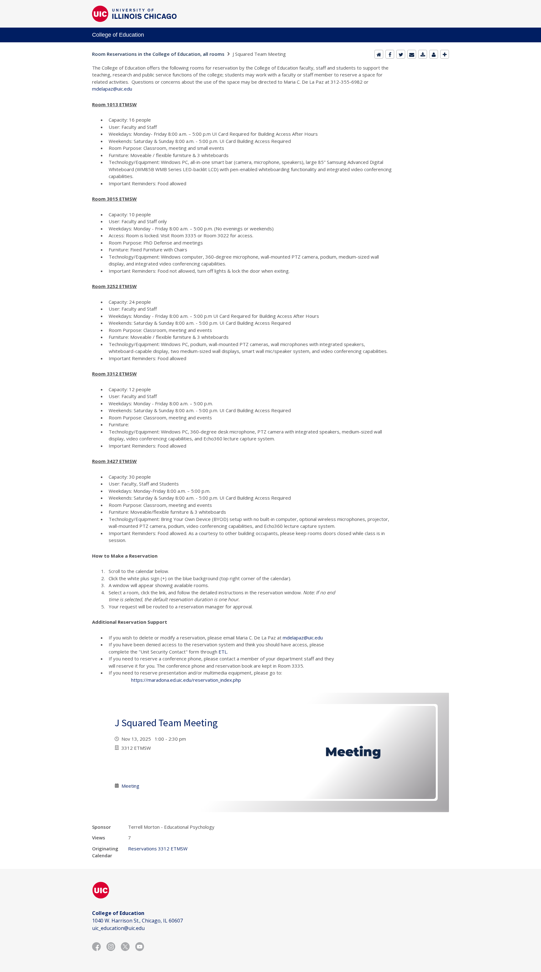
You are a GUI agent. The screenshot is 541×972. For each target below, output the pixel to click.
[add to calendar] (422, 54)
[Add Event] (444, 54)
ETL (223, 652)
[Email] (411, 54)
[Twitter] (400, 54)
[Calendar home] (378, 54)
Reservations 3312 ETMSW (158, 848)
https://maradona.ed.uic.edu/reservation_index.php (186, 680)
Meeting (130, 786)
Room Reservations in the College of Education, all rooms (158, 54)
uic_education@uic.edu (118, 928)
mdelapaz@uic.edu (112, 89)
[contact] (433, 54)
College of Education (118, 35)
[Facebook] (389, 54)
